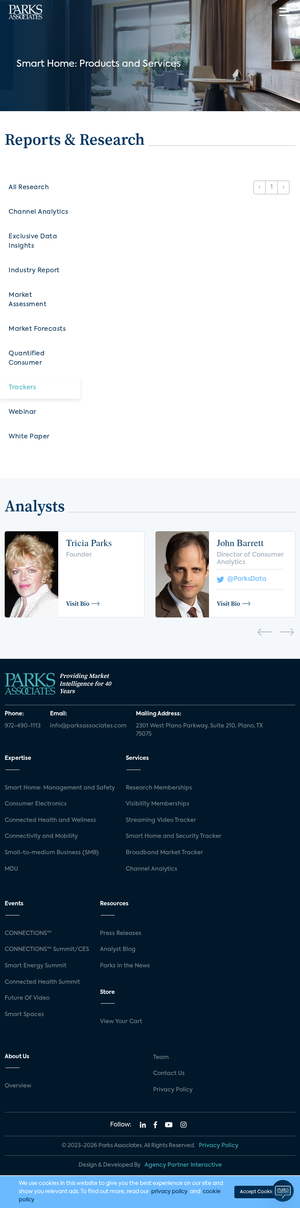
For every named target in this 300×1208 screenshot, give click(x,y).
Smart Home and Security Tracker (173, 836)
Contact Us (169, 1073)
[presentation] (264, 633)
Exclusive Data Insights (33, 241)
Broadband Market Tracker (164, 852)
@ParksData (245, 579)
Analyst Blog (118, 949)
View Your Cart (121, 1021)
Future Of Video (27, 998)
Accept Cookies (258, 1192)
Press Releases (120, 933)
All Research (29, 187)
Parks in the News (125, 966)
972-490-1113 (23, 726)
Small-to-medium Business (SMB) (52, 852)
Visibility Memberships (157, 804)
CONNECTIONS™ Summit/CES (47, 949)
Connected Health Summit (42, 982)
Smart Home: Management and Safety (60, 788)
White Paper (29, 437)
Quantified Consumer (27, 358)
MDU (11, 869)
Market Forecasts (37, 329)
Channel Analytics (38, 212)
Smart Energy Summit (35, 966)
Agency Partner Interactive (183, 1165)
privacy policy (169, 1191)
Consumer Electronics (36, 804)
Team (161, 1057)
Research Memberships (159, 788)
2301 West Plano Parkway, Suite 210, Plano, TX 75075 (199, 730)
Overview (18, 1086)
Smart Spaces (24, 1014)
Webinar (22, 412)
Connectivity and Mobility (41, 836)
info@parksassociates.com (88, 726)
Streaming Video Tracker (161, 820)
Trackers (22, 388)
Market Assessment (27, 300)
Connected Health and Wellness (50, 820)
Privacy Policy (173, 1090)
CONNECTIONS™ (28, 933)
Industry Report (34, 271)
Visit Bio (77, 603)
